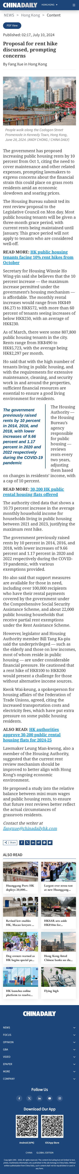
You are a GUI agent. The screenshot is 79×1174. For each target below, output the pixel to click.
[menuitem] (47, 5)
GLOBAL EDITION (44, 1152)
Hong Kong (30, 15)
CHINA (29, 1152)
